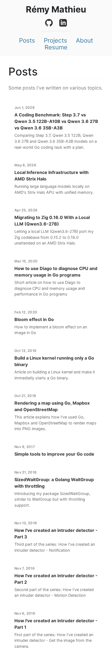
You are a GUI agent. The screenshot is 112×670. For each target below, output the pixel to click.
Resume (56, 47)
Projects (55, 40)
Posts (27, 40)
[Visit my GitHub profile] (49, 23)
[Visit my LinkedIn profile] (63, 23)
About (84, 40)
